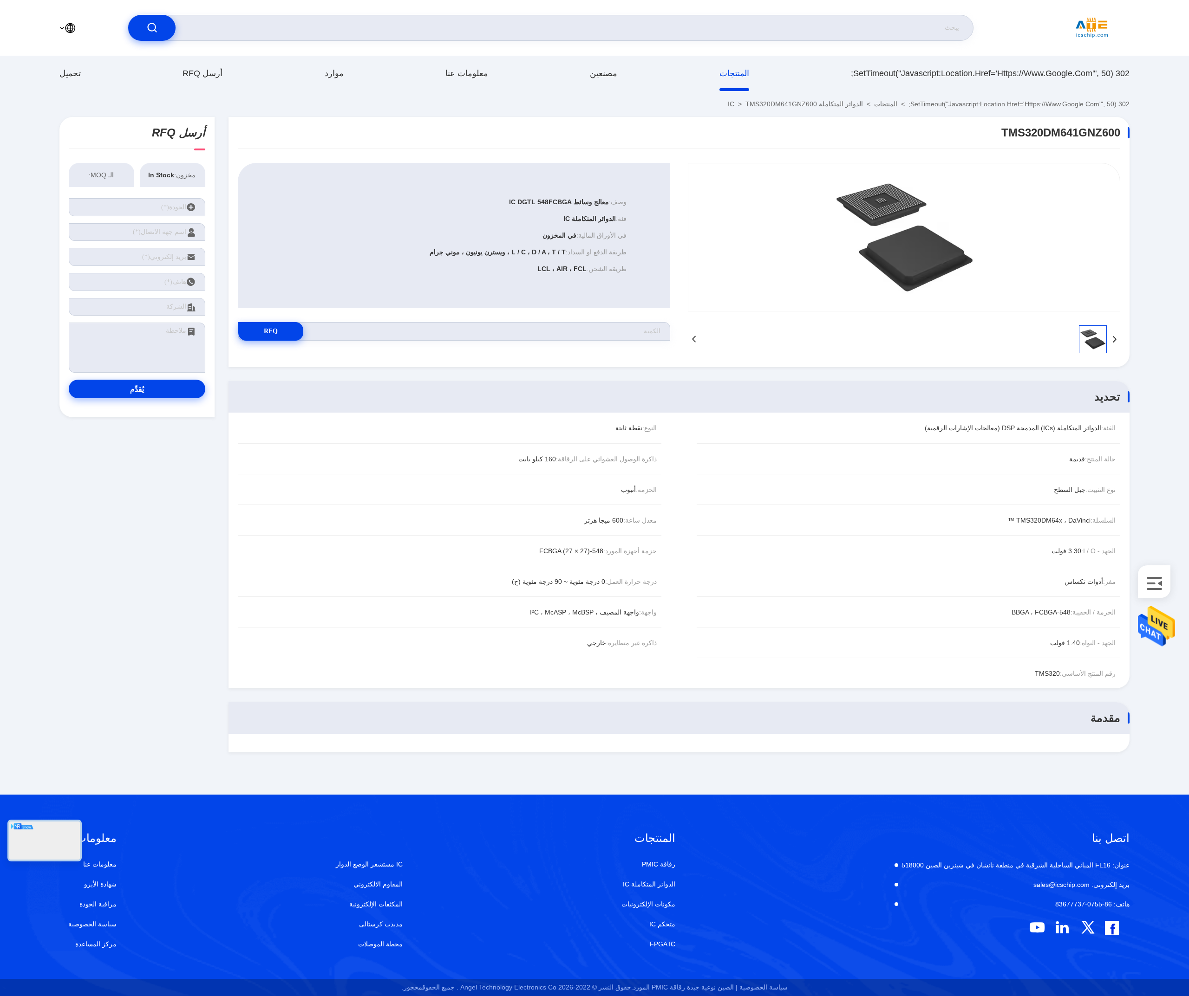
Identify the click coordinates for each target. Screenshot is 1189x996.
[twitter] (1088, 927)
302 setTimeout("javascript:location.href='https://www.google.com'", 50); (990, 73)
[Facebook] (1112, 928)
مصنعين (603, 73)
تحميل (70, 73)
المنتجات (734, 73)
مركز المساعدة (96, 944)
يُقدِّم (137, 389)
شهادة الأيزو (100, 884)
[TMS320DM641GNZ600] (904, 237)
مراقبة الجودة (98, 904)
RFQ (271, 331)
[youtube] (1036, 927)
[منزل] (1092, 27)
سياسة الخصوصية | (762, 987)
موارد (334, 73)
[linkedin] (1062, 927)
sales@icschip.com (1081, 884)
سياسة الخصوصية (92, 924)
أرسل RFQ (202, 73)
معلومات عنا (466, 73)
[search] (152, 28)
